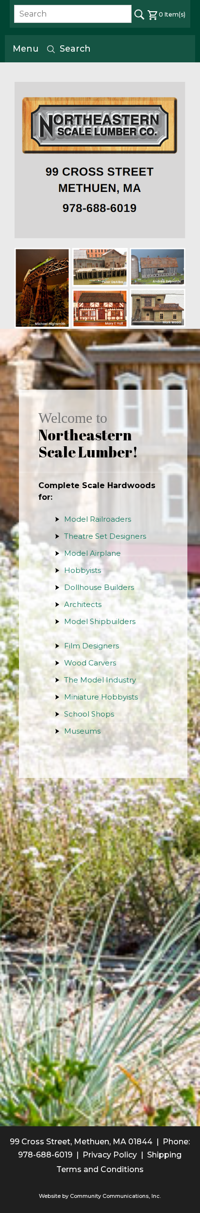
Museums (82, 731)
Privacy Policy (110, 1154)
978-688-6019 (45, 1154)
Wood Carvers (90, 662)
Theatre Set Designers (105, 536)
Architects (82, 604)
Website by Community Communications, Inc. (100, 1196)
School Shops (89, 714)
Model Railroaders (97, 519)
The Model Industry (100, 679)
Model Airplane (92, 553)
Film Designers (91, 645)
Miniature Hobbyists (101, 696)
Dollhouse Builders (99, 587)
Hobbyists (82, 570)
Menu (25, 48)
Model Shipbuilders (99, 621)
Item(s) (172, 14)
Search (75, 48)
